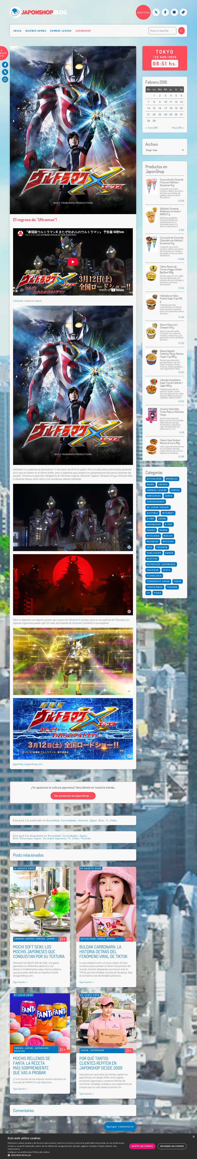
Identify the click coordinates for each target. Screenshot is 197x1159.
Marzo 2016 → (178, 127)
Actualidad (53, 820)
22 (154, 114)
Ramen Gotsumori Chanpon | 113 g (169, 326)
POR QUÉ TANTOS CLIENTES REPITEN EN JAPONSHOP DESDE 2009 (100, 1063)
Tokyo (177, 581)
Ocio (101, 820)
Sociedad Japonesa (54, 838)
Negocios (153, 541)
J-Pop (150, 518)
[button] (66, 1155)
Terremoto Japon (158, 581)
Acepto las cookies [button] (142, 1146)
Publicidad (154, 553)
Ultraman (19, 300)
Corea (101, 939)
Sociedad (153, 570)
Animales (172, 479)
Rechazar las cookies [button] (172, 1146)
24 (165, 114)
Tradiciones (155, 587)
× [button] (193, 1137)
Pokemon (162, 547)
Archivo (151, 144)
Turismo (172, 587)
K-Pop (168, 524)
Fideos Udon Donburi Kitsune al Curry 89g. (170, 441)
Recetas (19, 1051)
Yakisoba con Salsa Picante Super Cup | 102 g (171, 298)
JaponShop (143, 12)
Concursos (154, 496)
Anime (150, 484)
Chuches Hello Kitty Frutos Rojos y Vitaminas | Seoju (172, 411)
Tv (107, 820)
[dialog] (98, 1146)
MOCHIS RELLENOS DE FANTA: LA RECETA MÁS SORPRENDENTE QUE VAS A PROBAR (31, 1065)
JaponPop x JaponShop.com (27, 764)
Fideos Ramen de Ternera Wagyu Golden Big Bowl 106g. (171, 269)
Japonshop (83, 30)
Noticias (168, 541)
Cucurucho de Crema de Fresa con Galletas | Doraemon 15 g (171, 182)
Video (113, 820)
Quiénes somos (36, 30)
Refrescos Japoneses (161, 564)
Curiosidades (69, 820)
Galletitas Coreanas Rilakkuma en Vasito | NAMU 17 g (170, 211)
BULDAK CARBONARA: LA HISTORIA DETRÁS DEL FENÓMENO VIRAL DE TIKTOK (103, 951)
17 (165, 108)
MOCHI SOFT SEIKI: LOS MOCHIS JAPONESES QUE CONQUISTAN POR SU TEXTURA (38, 951)
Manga (163, 530)
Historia (152, 513)
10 (165, 102)
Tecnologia (154, 575)
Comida (40, 939)
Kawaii (151, 530)
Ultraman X (19, 469)
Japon (93, 820)
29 (154, 120)
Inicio (17, 30)
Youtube (86, 838)
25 (170, 114)
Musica (168, 535)
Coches (163, 484)
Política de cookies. (41, 1152)
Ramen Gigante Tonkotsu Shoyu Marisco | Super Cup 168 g (172, 353)
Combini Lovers (61, 30)
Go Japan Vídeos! (158, 507)
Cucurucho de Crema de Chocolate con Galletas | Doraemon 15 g (171, 240)
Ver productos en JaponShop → (73, 795)
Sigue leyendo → (20, 981)
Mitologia (153, 535)
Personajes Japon (30, 838)
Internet (83, 820)
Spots (167, 570)
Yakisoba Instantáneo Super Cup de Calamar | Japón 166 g (171, 382)
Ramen (111, 939)
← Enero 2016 (151, 127)
